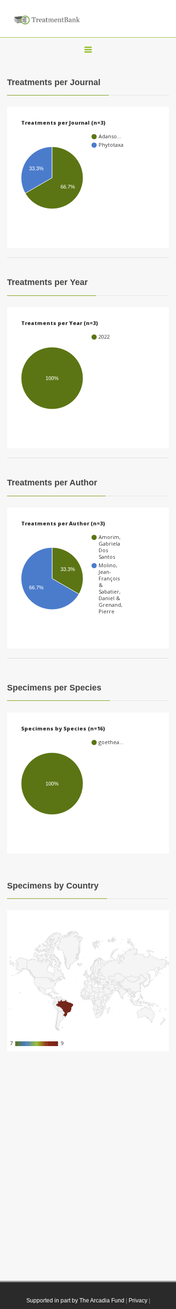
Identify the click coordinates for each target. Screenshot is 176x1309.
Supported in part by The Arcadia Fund (75, 1300)
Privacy (138, 1300)
